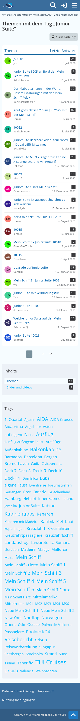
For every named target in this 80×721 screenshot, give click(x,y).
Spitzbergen (14, 654)
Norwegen (51, 617)
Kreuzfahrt (36, 528)
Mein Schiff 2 (17, 573)
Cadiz (35, 463)
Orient (10, 624)
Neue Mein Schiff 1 (21, 610)
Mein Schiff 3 (47, 572)
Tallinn (9, 663)
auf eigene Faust (19, 434)
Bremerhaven (16, 463)
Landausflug (16, 542)
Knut (69, 521)
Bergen (50, 456)
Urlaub (11, 671)
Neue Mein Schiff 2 (57, 610)
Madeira (28, 549)
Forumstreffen (60, 485)
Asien (48, 426)
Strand (51, 653)
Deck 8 (25, 470)
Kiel (59, 521)
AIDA (42, 419)
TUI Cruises (50, 662)
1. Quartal (13, 419)
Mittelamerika (45, 596)
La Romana (60, 542)
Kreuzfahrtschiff (59, 535)
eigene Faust (15, 485)
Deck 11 (12, 478)
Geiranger (12, 492)
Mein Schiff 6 (19, 589)
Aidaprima (13, 426)
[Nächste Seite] (50, 354)
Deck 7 (10, 470)
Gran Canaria (34, 491)
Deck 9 (39, 470)
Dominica (30, 478)
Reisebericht (18, 639)
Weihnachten (46, 671)
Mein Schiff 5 (51, 581)
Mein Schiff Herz (17, 597)
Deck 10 (55, 470)
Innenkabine (49, 498)
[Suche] (53, 5)
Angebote (33, 426)
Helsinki (29, 498)
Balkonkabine (45, 449)
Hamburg (12, 498)
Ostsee (33, 624)
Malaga (43, 549)
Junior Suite (29, 505)
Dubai (45, 478)
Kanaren (45, 514)
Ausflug (44, 434)
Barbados (13, 456)
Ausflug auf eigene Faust (24, 442)
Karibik (47, 521)
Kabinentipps (19, 513)
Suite (63, 654)
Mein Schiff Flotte (53, 590)
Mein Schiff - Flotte (21, 564)
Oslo (21, 624)
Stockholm (34, 654)
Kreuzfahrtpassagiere (23, 535)
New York (13, 617)
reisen (41, 640)
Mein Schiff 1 (52, 565)
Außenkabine (16, 449)
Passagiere (14, 631)
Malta (8, 557)
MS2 (38, 603)
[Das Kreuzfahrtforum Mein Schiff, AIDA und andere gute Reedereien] (8, 5)
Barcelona (33, 456)
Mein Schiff (28, 557)
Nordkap (31, 617)
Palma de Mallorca (56, 624)
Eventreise (37, 485)
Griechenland (59, 492)
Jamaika (10, 506)
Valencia (26, 671)
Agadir (29, 419)
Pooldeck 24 (38, 632)
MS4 (56, 603)
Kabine (48, 506)
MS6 (65, 603)
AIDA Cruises (61, 419)
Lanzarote (39, 542)
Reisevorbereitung (20, 646)
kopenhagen (14, 528)
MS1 (29, 603)
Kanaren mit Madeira (21, 521)
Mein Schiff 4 (19, 581)
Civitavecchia (52, 463)
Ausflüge (53, 441)
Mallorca (59, 549)
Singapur (47, 646)
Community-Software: (40, 715)
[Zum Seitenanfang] (73, 715)
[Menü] (74, 5)
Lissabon (11, 549)
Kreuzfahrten (58, 528)
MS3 (47, 603)
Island (68, 498)
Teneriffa (25, 662)
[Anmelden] (64, 5)
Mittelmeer (14, 603)
